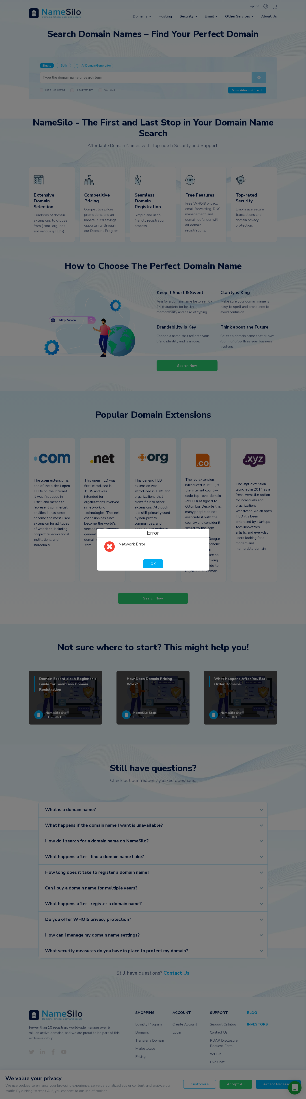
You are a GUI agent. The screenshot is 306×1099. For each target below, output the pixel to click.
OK (153, 563)
